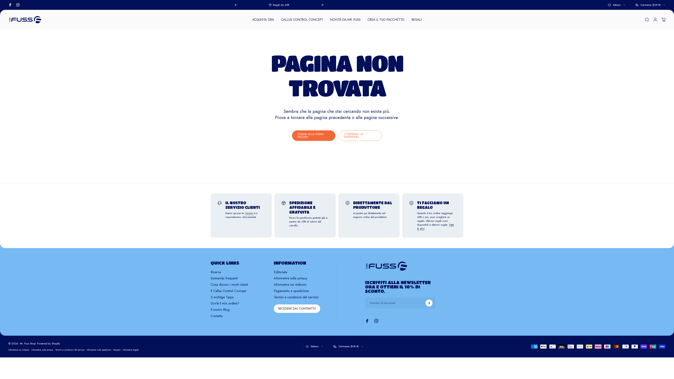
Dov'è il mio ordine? (225, 303)
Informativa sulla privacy (290, 278)
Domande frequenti (224, 278)
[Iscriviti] (428, 303)
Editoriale (280, 272)
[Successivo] (322, 5)
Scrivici (249, 213)
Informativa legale (131, 349)
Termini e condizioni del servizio (296, 297)
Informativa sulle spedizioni (99, 349)
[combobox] (617, 5)
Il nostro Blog (220, 310)
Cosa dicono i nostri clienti (229, 284)
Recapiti (117, 349)
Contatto (217, 316)
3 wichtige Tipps (222, 297)
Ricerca (216, 272)
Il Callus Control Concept (228, 291)
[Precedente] (236, 5)
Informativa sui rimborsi (290, 284)
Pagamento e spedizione (291, 291)
